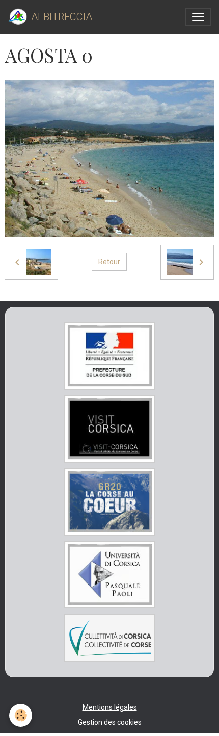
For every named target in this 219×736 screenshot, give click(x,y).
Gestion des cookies (110, 722)
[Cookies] (20, 715)
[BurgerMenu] (198, 17)
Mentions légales (110, 707)
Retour (109, 262)
